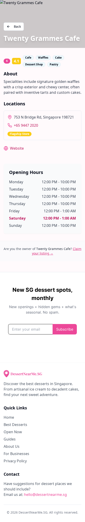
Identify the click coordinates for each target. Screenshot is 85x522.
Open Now (13, 431)
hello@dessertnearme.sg (45, 494)
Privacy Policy (15, 460)
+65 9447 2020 (26, 125)
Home (9, 417)
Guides (10, 439)
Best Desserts (15, 424)
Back (17, 26)
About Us (11, 446)
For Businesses (16, 453)
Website (17, 148)
